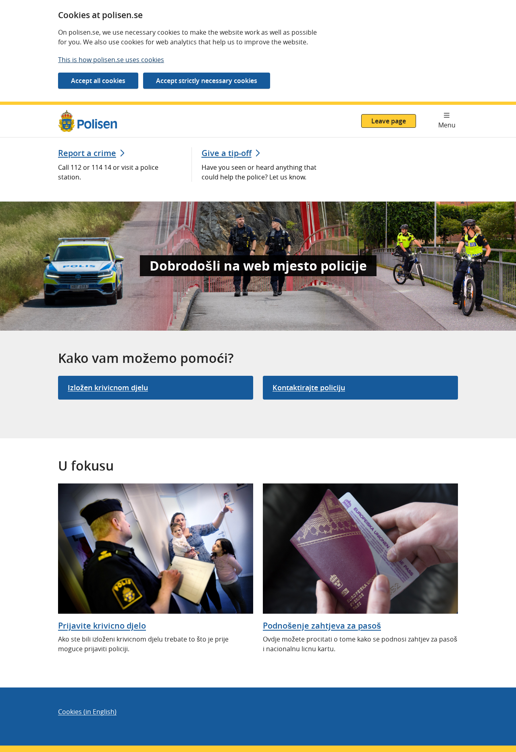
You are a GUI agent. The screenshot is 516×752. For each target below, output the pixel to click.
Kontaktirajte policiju (309, 387)
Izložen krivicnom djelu (108, 387)
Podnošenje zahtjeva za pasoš (322, 625)
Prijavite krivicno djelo (102, 625)
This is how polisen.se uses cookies (111, 59)
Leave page (388, 121)
